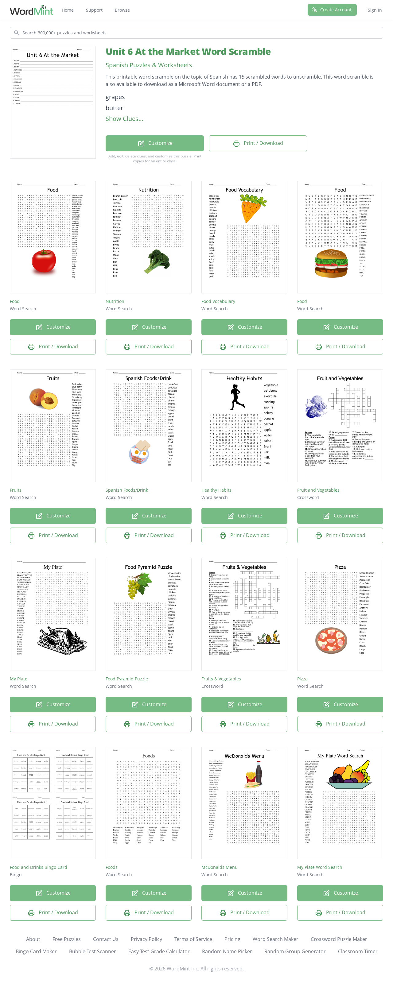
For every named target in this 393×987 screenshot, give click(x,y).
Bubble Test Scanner (92, 951)
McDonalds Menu (219, 867)
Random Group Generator (295, 951)
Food (15, 301)
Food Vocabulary (218, 301)
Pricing (232, 939)
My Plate (18, 679)
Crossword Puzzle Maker (339, 939)
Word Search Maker (275, 939)
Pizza (302, 679)
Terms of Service (193, 939)
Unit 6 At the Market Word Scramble (188, 51)
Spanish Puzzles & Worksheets (149, 65)
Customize (160, 143)
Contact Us (106, 939)
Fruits (15, 490)
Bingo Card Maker (36, 951)
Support (94, 10)
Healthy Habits (216, 490)
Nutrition (115, 301)
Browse (122, 10)
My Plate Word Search (319, 867)
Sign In (375, 10)
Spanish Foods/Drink (127, 490)
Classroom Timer (358, 951)
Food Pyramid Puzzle (127, 679)
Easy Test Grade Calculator (159, 951)
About (33, 939)
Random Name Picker (227, 951)
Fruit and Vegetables (318, 490)
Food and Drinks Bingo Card (38, 867)
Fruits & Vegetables (221, 679)
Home (68, 10)
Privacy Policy (146, 939)
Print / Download (263, 143)
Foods (112, 867)
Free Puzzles (67, 939)
